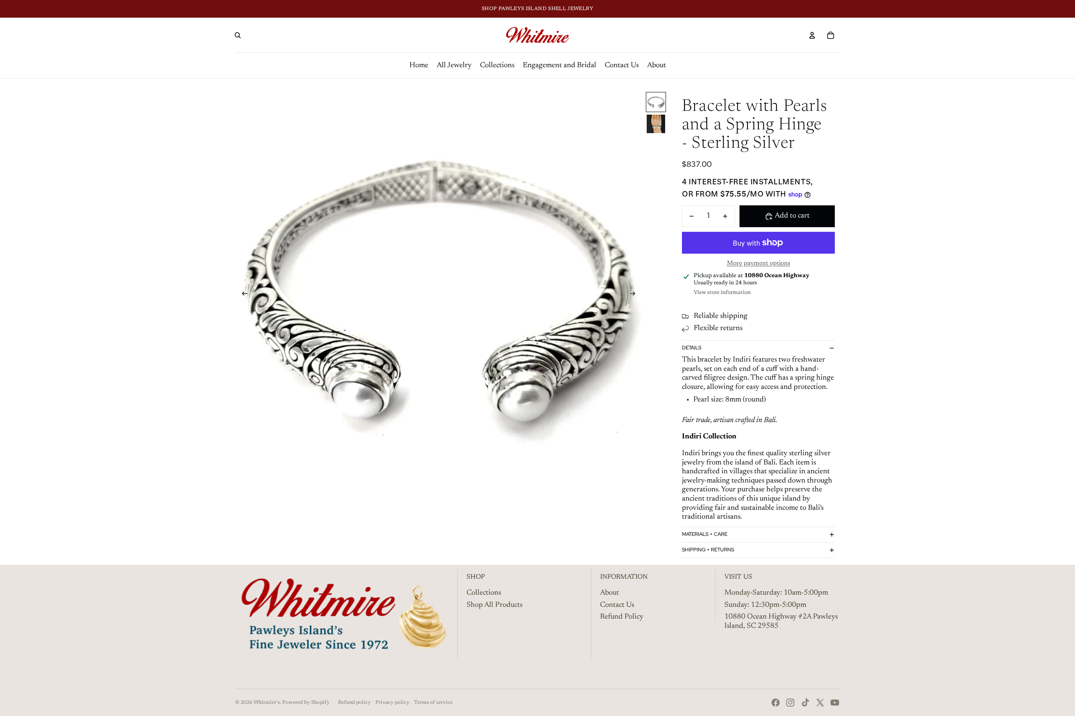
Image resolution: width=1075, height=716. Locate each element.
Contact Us (617, 605)
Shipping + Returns (708, 549)
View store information (722, 292)
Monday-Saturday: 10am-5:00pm (776, 593)
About (609, 593)
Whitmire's (267, 702)
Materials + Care (704, 534)
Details (691, 347)
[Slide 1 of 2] (656, 102)
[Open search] (237, 35)
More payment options (758, 263)
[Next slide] (635, 295)
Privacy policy (392, 702)
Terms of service (433, 702)
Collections (484, 593)
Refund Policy (621, 617)
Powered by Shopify (306, 702)
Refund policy (354, 702)
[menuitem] (418, 65)
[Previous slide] (242, 295)
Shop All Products (494, 605)
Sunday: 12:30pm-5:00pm (765, 605)
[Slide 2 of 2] (656, 124)
